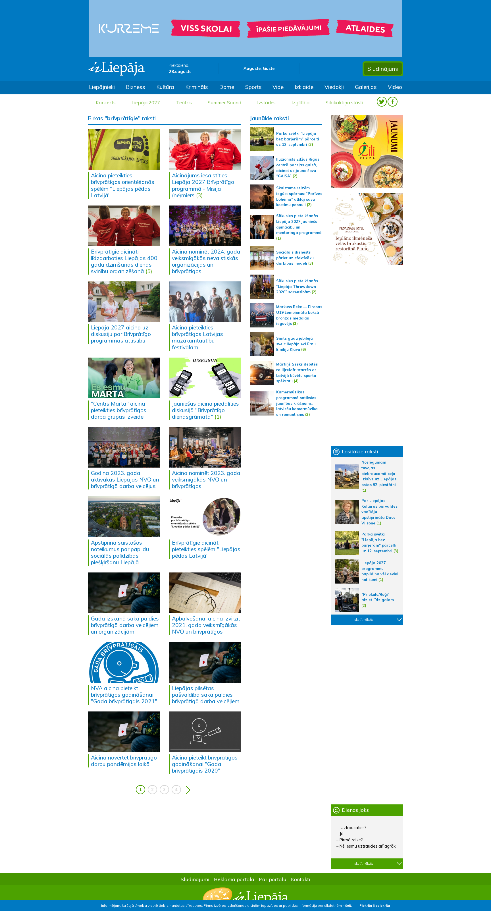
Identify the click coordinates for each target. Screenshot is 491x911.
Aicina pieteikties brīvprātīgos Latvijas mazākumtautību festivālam (197, 337)
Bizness (135, 87)
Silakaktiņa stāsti (344, 102)
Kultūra (165, 87)
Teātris (184, 102)
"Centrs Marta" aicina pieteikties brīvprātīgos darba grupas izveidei (118, 410)
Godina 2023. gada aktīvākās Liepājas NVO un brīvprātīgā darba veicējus (125, 479)
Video (395, 87)
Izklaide (304, 87)
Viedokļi (334, 87)
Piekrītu (365, 905)
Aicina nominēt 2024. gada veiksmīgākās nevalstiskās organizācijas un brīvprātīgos (206, 261)
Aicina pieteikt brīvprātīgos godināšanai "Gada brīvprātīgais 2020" (205, 764)
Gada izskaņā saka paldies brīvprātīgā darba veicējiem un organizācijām (125, 625)
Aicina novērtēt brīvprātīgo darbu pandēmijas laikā (124, 760)
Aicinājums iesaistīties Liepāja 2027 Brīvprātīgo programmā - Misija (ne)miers (203, 185)
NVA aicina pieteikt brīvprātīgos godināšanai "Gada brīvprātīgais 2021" (124, 695)
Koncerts (106, 102)
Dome (226, 87)
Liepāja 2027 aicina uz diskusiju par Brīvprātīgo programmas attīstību (121, 334)
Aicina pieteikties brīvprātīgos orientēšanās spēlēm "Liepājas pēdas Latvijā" (122, 185)
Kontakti (300, 879)
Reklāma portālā (234, 879)
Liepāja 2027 (146, 102)
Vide (278, 87)
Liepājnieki (102, 87)
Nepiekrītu (381, 905)
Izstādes (266, 102)
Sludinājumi (382, 68)
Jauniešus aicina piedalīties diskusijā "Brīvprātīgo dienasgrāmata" (205, 410)
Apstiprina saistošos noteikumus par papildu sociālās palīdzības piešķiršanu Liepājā (120, 552)
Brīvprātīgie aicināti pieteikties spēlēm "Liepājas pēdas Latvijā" (206, 549)
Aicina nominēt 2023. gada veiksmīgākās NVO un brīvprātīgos (206, 479)
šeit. (348, 905)
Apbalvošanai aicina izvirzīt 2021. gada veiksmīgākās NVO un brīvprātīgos (206, 625)
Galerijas (366, 87)
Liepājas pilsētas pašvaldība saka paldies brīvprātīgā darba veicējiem (206, 695)
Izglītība (300, 102)
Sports (253, 87)
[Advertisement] (367, 355)
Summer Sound (224, 102)
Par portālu (272, 879)
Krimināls (196, 87)
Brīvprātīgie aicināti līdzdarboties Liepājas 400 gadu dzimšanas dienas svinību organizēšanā (124, 261)
